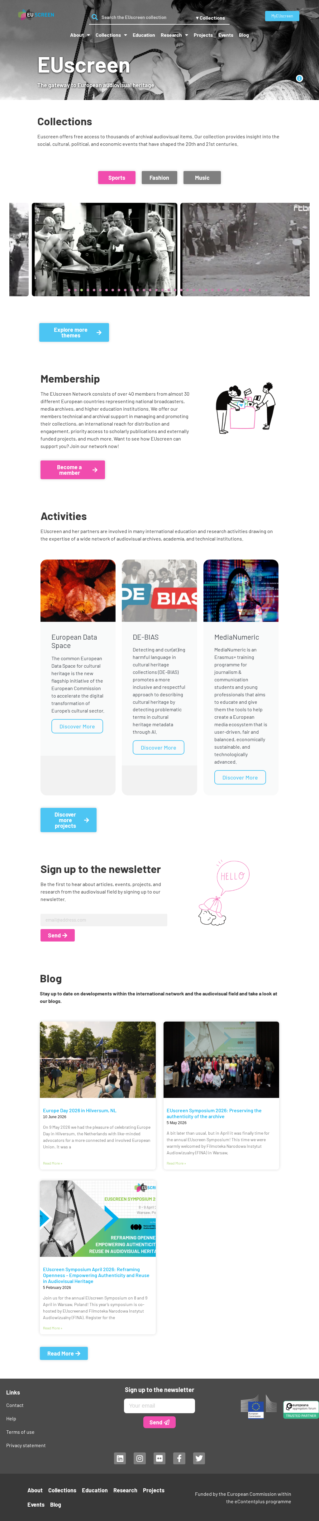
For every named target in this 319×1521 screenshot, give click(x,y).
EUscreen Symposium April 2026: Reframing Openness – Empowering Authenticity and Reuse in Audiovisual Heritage (96, 1275)
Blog (244, 35)
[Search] (94, 17)
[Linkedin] (120, 1458)
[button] (117, 177)
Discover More (77, 726)
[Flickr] (159, 1458)
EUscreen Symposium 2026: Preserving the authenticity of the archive (214, 1113)
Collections (108, 35)
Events (225, 35)
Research (171, 35)
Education (144, 35)
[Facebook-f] (179, 1458)
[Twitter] (199, 1458)
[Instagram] (139, 1458)
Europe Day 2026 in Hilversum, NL (80, 1110)
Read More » (52, 1163)
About (77, 35)
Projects (203, 35)
